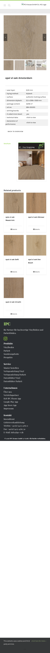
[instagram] (5, 338)
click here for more (38, 641)
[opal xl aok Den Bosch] (36, 245)
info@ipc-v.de (17, 432)
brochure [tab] (7, 144)
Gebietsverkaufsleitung (14, 422)
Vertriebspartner (11, 395)
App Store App (10, 405)
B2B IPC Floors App (12, 398)
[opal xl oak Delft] (14, 245)
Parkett (7, 350)
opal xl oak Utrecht (13, 302)
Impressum (9, 408)
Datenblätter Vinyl (12, 378)
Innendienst (9, 419)
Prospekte (8, 357)
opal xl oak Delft (12, 259)
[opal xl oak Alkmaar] (36, 203)
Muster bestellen (11, 368)
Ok (25, 649)
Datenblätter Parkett (13, 381)
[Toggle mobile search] (9, 5)
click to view (31, 117)
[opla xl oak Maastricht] (14, 203)
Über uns (8, 392)
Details (14, 229)
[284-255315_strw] (25, 37)
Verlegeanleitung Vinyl (14, 371)
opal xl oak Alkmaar (36, 217)
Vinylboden (9, 347)
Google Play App (11, 401)
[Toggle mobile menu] (5, 5)
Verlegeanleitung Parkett (15, 374)
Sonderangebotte (11, 354)
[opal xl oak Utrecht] (14, 288)
